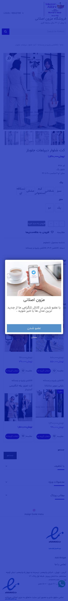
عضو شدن (34, 328)
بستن (34, 337)
